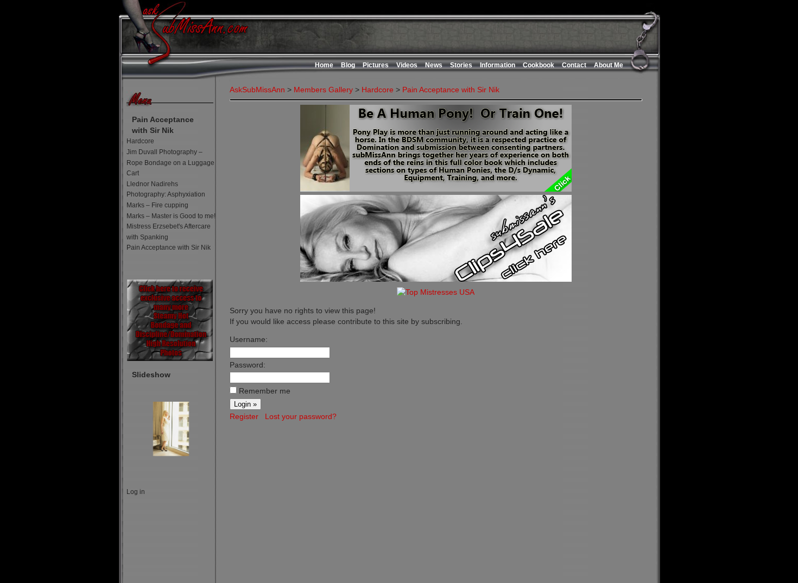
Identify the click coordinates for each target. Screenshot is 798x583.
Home (324, 65)
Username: (249, 339)
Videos (406, 65)
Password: (247, 364)
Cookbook (538, 65)
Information (497, 65)
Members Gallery (323, 89)
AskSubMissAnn (257, 89)
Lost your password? (301, 416)
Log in (135, 492)
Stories (461, 65)
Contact (574, 65)
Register (244, 416)
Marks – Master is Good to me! (171, 216)
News (433, 65)
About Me (608, 65)
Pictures (376, 65)
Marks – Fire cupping (157, 205)
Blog (348, 65)
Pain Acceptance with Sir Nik (168, 247)
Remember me (264, 390)
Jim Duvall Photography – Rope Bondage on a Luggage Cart (170, 162)
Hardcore (140, 141)
